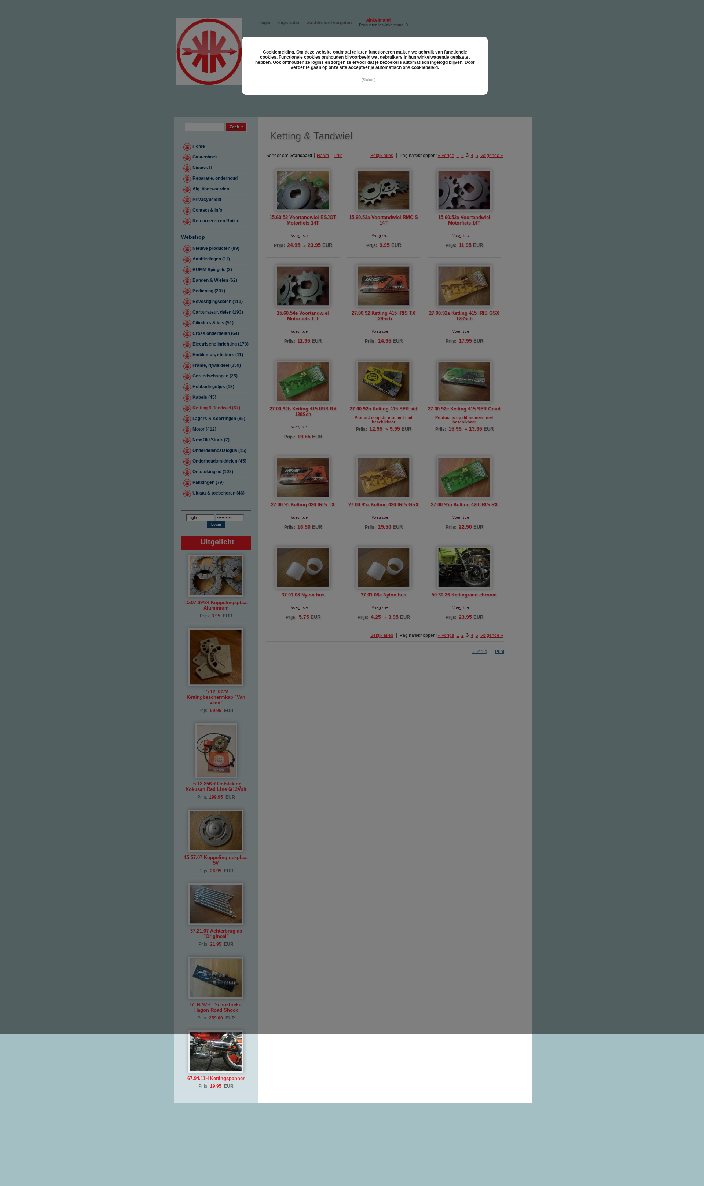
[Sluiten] (368, 79)
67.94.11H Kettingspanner (216, 1078)
